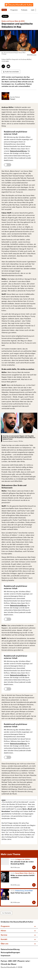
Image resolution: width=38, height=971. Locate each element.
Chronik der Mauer (8, 964)
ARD (10, 961)
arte (28, 961)
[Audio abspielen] (33, 51)
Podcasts (24, 10)
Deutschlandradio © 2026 (11, 967)
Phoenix (21, 961)
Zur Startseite (6, 913)
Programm (14, 10)
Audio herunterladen (12, 71)
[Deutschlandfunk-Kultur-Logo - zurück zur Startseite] (19, 4)
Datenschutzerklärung (18, 151)
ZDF (15, 961)
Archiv (5, 16)
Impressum (5, 955)
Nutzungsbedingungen (10, 952)
